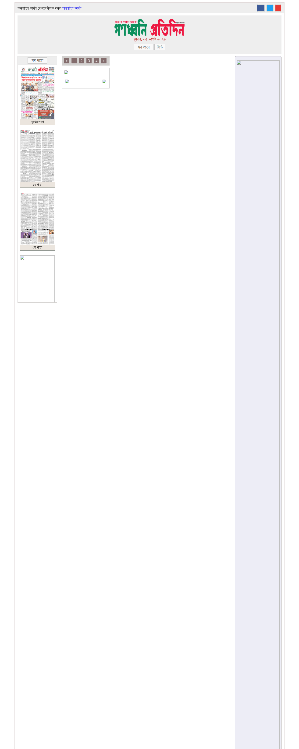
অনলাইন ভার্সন (72, 8)
